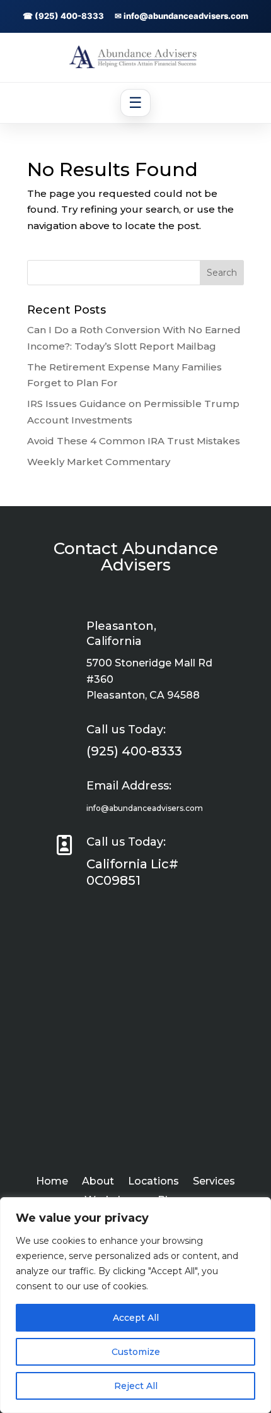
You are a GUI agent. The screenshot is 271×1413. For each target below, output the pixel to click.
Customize (136, 1351)
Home (52, 1182)
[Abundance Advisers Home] (135, 65)
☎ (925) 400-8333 (63, 16)
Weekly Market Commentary (98, 462)
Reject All (136, 1386)
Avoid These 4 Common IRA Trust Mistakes (133, 441)
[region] (135, 1305)
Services (214, 1182)
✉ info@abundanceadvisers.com (181, 16)
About (98, 1182)
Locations (153, 1182)
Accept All (136, 1317)
